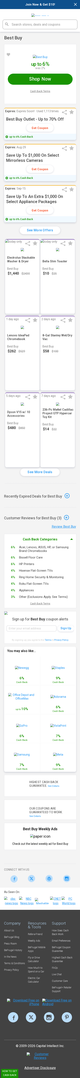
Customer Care (60, 981)
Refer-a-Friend (35, 934)
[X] (31, 1017)
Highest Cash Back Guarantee (62, 959)
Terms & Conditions (14, 963)
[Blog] (48, 878)
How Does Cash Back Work (60, 932)
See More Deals (39, 472)
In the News (10, 956)
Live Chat (57, 974)
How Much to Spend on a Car (36, 969)
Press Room (10, 943)
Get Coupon (40, 128)
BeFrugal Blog (11, 937)
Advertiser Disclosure (40, 1068)
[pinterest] (67, 1017)
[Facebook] (13, 879)
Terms (48, 640)
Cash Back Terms (40, 91)
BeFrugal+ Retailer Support (61, 989)
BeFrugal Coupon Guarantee (61, 949)
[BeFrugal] (40, 14)
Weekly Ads (34, 940)
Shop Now (40, 79)
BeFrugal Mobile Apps (36, 949)
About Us (9, 930)
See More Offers (40, 230)
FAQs (55, 967)
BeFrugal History (13, 950)
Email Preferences (61, 940)
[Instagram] (65, 878)
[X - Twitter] (30, 878)
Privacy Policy (61, 640)
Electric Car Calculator (34, 980)
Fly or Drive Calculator (34, 959)
